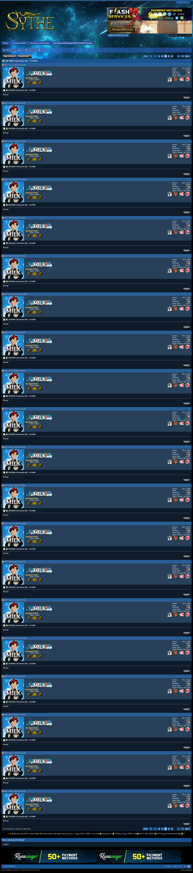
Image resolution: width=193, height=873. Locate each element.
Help (175, 866)
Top (185, 866)
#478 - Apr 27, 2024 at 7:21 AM (14, 715)
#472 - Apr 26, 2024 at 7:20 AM (14, 485)
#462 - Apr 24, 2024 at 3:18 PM (14, 103)
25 (169, 56)
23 (162, 56)
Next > (187, 56)
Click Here (186, 76)
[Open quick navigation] (190, 43)
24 (165, 56)
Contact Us (168, 866)
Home (180, 866)
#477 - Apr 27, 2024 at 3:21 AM (14, 676)
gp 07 (22, 50)
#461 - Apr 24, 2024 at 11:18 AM (15, 65)
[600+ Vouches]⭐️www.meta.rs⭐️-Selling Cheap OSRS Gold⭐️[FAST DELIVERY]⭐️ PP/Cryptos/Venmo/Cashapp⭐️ (134, 834)
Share (187, 98)
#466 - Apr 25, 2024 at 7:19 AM (14, 256)
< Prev (145, 56)
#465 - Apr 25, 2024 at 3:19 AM (14, 218)
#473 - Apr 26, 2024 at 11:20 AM (15, 523)
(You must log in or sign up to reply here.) (17, 829)
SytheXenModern (9, 866)
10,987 (188, 70)
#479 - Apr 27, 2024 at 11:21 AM (15, 753)
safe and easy (32, 50)
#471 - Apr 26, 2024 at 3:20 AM (14, 447)
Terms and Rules (186, 870)
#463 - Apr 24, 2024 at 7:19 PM (14, 141)
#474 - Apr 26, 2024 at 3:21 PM (14, 562)
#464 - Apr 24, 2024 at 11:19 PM (15, 179)
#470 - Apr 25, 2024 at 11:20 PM (15, 409)
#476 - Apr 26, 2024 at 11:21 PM (15, 638)
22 (159, 56)
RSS (189, 866)
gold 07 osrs (13, 50)
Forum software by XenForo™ (20, 870)
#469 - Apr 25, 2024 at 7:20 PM (14, 371)
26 (172, 56)
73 (182, 56)
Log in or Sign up (183, 2)
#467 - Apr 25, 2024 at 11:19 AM (15, 294)
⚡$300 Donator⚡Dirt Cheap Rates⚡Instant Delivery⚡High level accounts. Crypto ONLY (47, 834)
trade (42, 50)
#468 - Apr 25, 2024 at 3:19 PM (14, 332)
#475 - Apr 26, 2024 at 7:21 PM (14, 600)
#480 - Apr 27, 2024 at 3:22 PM (14, 791)
